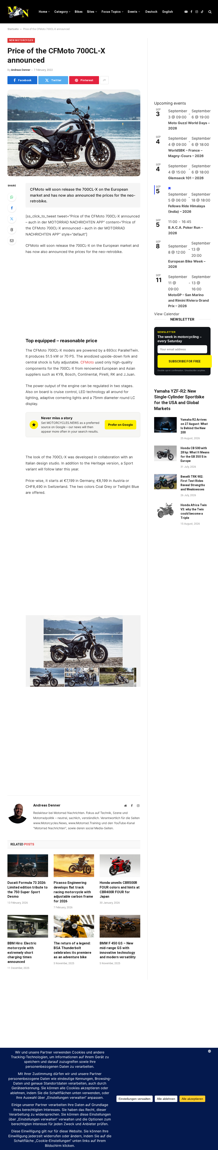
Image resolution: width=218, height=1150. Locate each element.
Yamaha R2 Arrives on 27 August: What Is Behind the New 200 (194, 426)
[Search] (210, 12)
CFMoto (87, 362)
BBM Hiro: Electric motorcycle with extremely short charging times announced (21, 952)
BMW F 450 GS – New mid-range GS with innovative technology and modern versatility (118, 950)
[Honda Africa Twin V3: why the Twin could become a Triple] (165, 510)
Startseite (13, 29)
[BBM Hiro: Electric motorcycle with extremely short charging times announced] (27, 926)
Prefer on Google (120, 424)
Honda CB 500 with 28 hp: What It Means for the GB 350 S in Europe (195, 454)
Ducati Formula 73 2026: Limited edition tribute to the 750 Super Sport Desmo (27, 890)
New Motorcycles (21, 40)
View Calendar (166, 314)
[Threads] (11, 229)
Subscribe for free (185, 361)
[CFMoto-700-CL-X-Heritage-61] (116, 677)
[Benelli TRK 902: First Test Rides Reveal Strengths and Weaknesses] (165, 482)
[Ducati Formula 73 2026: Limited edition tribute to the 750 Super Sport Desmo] (27, 865)
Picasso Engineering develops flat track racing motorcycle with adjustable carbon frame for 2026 (73, 892)
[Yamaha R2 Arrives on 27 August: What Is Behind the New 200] (165, 425)
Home (43, 11)
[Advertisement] (83, 301)
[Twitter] (11, 218)
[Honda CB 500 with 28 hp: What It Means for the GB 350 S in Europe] (165, 453)
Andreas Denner (20, 69)
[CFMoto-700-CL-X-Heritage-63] (47, 677)
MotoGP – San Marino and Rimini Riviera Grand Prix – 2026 (188, 300)
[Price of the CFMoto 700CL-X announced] (73, 132)
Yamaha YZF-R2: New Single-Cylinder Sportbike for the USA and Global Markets (179, 400)
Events (132, 11)
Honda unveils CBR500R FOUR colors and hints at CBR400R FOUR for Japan (120, 890)
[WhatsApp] (11, 197)
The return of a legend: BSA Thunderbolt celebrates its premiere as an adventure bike (72, 950)
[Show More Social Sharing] (104, 80)
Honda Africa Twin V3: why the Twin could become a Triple (194, 511)
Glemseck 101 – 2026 (186, 178)
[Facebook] (11, 208)
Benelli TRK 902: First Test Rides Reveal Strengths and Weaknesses (193, 483)
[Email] (11, 240)
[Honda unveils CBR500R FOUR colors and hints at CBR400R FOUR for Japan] (120, 865)
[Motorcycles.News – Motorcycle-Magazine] (17, 11)
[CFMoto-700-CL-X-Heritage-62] (82, 677)
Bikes (79, 11)
